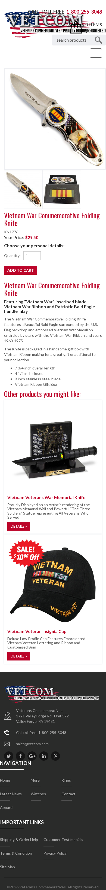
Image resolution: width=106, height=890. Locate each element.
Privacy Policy (55, 853)
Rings (66, 780)
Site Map (7, 866)
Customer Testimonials (63, 839)
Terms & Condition (16, 853)
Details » (19, 526)
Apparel (6, 807)
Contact (68, 793)
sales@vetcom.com (32, 743)
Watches (38, 793)
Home (5, 780)
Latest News (11, 793)
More (35, 780)
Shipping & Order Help (19, 839)
